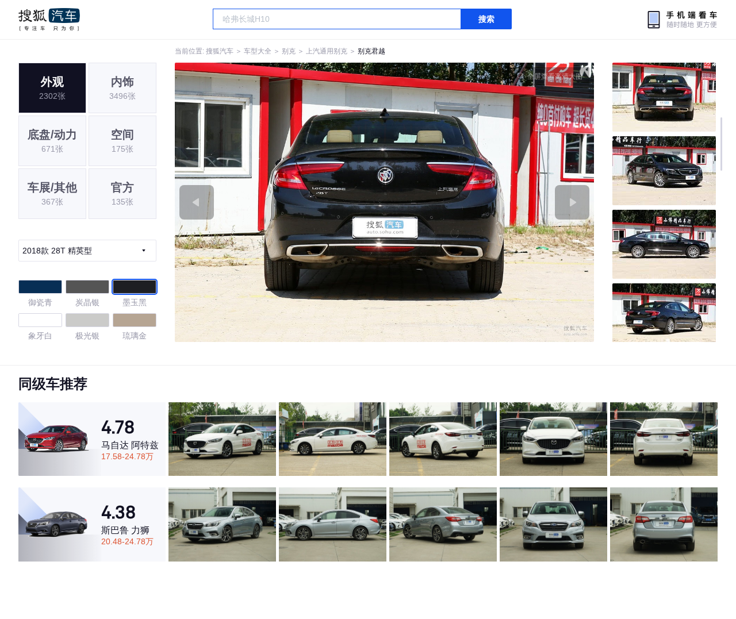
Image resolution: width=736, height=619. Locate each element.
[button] (280, 202)
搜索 (486, 19)
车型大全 (257, 51)
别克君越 (371, 51)
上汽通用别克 (326, 51)
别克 (289, 51)
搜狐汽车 (49, 19)
